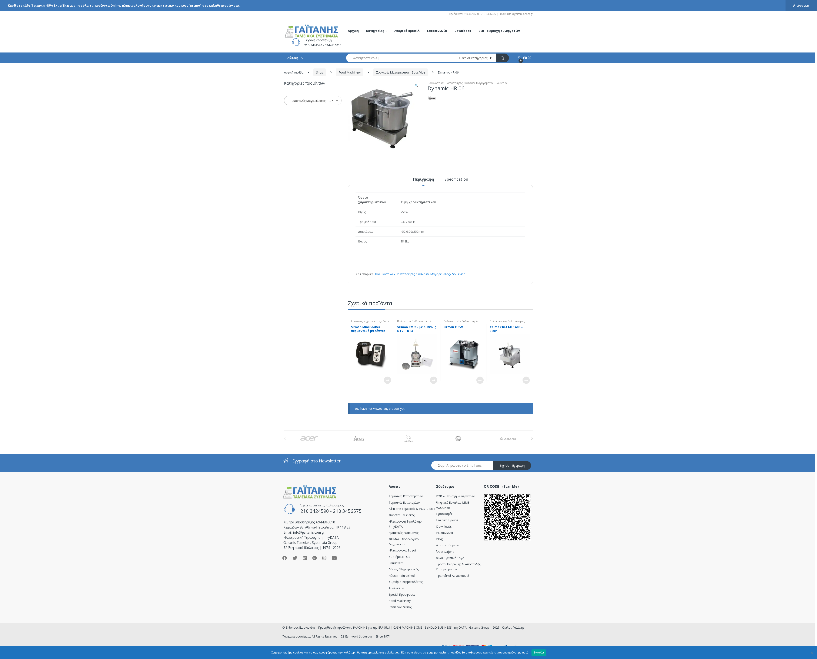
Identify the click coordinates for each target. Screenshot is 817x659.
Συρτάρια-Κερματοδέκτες (406, 582)
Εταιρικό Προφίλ (406, 31)
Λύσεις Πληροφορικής (403, 569)
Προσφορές (444, 514)
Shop (319, 72)
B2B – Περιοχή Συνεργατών (499, 31)
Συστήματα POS (399, 557)
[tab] (423, 181)
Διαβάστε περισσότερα (387, 380)
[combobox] (400, 58)
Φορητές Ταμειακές (401, 515)
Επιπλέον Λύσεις (400, 607)
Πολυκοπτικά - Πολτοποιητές (445, 83)
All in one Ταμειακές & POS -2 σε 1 (412, 509)
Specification (456, 179)
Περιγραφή (423, 179)
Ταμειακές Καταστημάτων (406, 496)
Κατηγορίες (375, 31)
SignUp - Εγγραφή (512, 465)
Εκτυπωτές (396, 563)
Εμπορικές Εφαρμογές (403, 533)
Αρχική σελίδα (293, 72)
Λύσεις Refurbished (401, 576)
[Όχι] (812, 652)
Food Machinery (349, 72)
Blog (439, 539)
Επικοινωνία (437, 31)
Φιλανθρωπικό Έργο (450, 558)
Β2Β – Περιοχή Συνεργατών (455, 496)
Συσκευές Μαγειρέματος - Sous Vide (400, 72)
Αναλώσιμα (396, 588)
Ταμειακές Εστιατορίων (404, 502)
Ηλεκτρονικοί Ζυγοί (402, 550)
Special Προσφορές (402, 594)
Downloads (462, 31)
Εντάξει (539, 652)
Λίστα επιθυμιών (447, 545)
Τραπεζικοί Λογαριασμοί (452, 576)
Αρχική (353, 31)
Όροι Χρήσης (445, 552)
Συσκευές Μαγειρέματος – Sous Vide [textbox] (313, 101)
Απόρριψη (801, 5)
